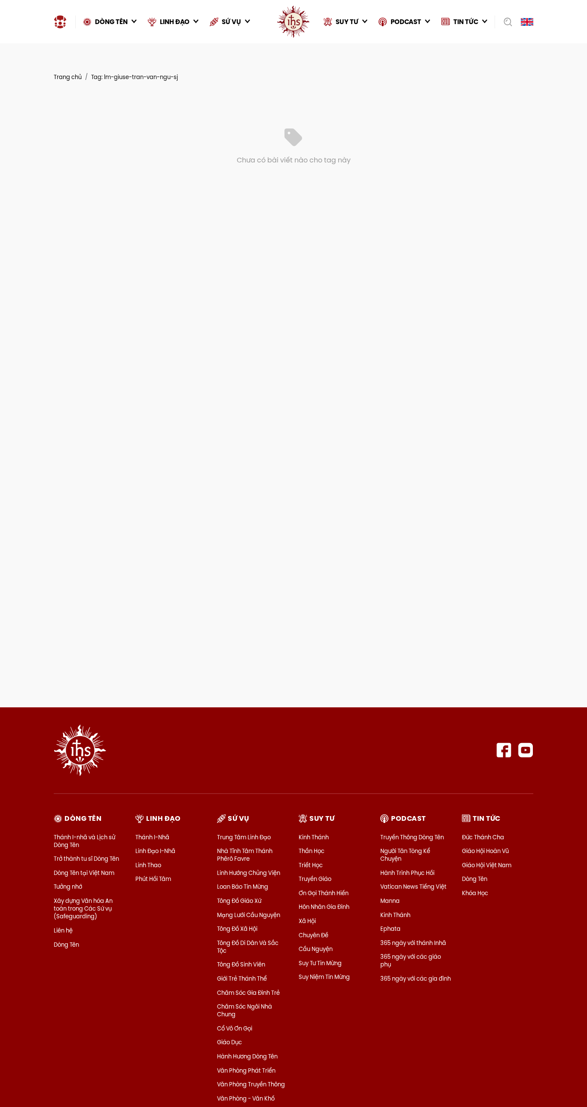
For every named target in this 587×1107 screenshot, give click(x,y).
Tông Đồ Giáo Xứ (239, 901)
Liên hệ (63, 930)
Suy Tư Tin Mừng (320, 963)
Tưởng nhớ (68, 886)
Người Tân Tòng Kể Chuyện (405, 854)
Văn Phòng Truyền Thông (251, 1084)
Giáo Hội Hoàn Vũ (485, 851)
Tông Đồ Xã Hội (237, 929)
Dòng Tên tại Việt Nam (84, 873)
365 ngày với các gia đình (415, 978)
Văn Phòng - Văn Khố (246, 1098)
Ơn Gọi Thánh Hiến (324, 893)
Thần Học (311, 851)
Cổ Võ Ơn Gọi (234, 1028)
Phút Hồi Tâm (153, 879)
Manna (390, 901)
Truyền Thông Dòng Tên (412, 837)
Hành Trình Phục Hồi (407, 873)
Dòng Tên (66, 944)
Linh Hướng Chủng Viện (248, 873)
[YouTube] (525, 750)
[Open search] (505, 21)
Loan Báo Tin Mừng (242, 886)
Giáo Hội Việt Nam (486, 865)
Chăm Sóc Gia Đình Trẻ (248, 993)
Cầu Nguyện (316, 949)
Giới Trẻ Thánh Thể (242, 978)
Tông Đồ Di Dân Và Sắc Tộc (247, 946)
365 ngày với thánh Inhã (413, 943)
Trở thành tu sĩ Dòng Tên (86, 858)
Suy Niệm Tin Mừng (324, 977)
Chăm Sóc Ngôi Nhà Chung (244, 1010)
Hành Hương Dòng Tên (247, 1056)
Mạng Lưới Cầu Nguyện (248, 915)
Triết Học (311, 865)
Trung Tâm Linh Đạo (244, 837)
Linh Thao (148, 865)
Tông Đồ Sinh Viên (241, 964)
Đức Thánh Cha (483, 837)
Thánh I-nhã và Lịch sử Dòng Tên (84, 841)
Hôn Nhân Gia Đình (324, 907)
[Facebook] (503, 750)
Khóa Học (475, 893)
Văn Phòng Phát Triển (246, 1070)
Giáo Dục (229, 1042)
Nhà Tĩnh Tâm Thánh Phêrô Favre (244, 854)
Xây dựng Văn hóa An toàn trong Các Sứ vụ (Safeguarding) (83, 908)
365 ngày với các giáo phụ (410, 960)
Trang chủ (68, 77)
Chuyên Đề (313, 935)
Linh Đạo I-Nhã (155, 851)
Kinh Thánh (314, 837)
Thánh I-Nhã (152, 837)
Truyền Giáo (315, 879)
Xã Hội (307, 921)
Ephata (390, 929)
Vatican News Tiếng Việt (413, 886)
